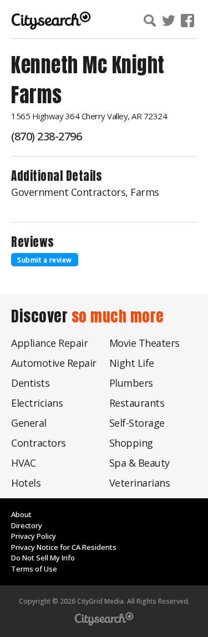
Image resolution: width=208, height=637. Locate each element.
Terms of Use (34, 569)
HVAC (23, 462)
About (21, 514)
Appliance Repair (49, 343)
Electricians (37, 403)
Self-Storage (137, 422)
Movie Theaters (144, 343)
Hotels (25, 482)
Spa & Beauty (139, 462)
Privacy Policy (33, 536)
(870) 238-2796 (46, 136)
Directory (26, 525)
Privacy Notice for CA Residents (63, 547)
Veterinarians (139, 482)
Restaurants (137, 403)
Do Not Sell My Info (43, 558)
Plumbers (131, 383)
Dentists (30, 383)
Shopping (131, 442)
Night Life (131, 363)
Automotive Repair (54, 363)
